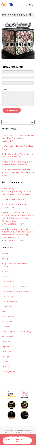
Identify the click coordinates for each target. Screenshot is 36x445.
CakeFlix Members (10, 301)
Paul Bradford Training (14, 223)
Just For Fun (7, 321)
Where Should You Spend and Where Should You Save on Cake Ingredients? (18, 138)
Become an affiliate (17, 433)
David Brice (7, 199)
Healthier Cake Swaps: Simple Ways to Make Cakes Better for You (17, 163)
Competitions (8, 306)
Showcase (6, 341)
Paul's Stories (8, 336)
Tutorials (6, 366)
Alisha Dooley (8, 188)
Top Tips (5, 356)
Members (6, 326)
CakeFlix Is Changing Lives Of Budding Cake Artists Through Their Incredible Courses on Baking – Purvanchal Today (18, 216)
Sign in (31, 5)
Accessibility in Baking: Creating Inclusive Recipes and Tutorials (16, 193)
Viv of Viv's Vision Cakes (13, 204)
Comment (6, 89)
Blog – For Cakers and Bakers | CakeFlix (15, 265)
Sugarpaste (7, 346)
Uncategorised (8, 371)
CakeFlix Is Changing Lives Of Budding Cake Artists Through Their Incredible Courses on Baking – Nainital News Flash (18, 233)
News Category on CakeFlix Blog (16, 331)
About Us (5, 433)
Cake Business (8, 281)
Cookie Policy (20, 199)
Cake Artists (7, 276)
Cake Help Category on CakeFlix (16, 291)
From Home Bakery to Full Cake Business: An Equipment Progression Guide (18, 172)
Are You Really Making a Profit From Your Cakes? (18, 147)
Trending (6, 361)
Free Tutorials (8, 316)
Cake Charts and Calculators (14, 286)
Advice (5, 253)
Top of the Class (9, 351)
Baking (5, 258)
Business (5, 271)
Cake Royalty (7, 296)
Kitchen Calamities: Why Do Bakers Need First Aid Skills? (17, 155)
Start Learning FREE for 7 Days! (17, 441)
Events (5, 311)
